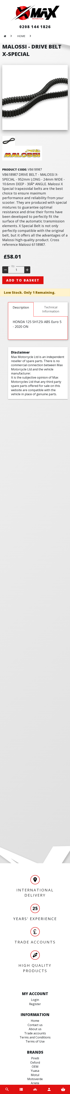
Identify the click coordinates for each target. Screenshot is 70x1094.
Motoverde (35, 1079)
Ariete (35, 1083)
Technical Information (50, 309)
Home (35, 1021)
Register (35, 1004)
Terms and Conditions (35, 1037)
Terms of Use (35, 1041)
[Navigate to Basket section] (63, 1089)
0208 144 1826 (35, 26)
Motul (35, 1075)
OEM (35, 1067)
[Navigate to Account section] (49, 1089)
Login (35, 1000)
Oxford (35, 1062)
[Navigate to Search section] (7, 1089)
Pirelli (35, 1058)
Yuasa (35, 1071)
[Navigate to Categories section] (21, 1089)
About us (35, 1029)
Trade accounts (35, 1033)
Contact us (35, 1025)
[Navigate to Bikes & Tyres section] (35, 1089)
